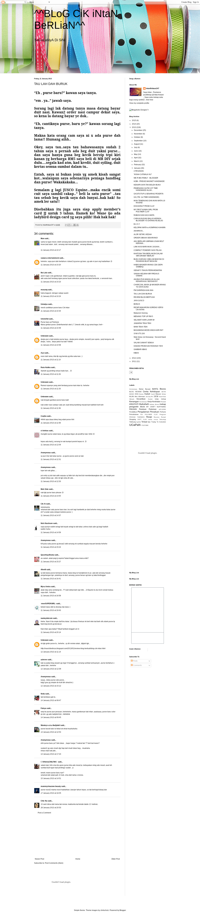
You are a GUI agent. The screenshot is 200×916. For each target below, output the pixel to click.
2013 (134, 127)
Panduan (142, 409)
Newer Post (39, 859)
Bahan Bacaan (145, 389)
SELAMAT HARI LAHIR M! (144, 320)
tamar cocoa (153, 419)
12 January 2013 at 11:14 (51, 652)
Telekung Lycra (135, 422)
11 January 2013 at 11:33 (51, 389)
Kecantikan (141, 399)
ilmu (136, 396)
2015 (134, 120)
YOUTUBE (144, 425)
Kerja (150, 402)
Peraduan (154, 412)
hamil (153, 394)
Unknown (44, 336)
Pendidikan (133, 412)
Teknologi (162, 419)
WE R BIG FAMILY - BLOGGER (146, 178)
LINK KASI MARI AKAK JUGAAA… (147, 247)
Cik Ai (43, 504)
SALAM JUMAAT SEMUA (144, 343)
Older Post (115, 859)
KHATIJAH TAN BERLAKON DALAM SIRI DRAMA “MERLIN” (148, 255)
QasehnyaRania (47, 555)
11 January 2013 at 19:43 (51, 610)
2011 (134, 361)
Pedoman (153, 409)
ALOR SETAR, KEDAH (143, 234)
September (138, 141)
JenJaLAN (149, 396)
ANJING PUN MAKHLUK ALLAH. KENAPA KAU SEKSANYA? (147, 280)
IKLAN (131, 396)
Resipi (149, 417)
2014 (134, 124)
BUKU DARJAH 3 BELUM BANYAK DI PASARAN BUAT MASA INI (149, 260)
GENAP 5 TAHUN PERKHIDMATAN (148, 270)
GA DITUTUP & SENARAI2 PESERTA (148, 194)
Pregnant (163, 414)
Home (77, 859)
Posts (135, 661)
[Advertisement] (77, 836)
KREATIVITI (134, 404)
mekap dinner (154, 404)
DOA (136, 394)
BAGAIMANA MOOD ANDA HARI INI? (148, 330)
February (138, 165)
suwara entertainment (50, 258)
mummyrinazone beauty (51, 786)
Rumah (163, 417)
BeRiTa (155, 389)
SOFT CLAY (142, 419)
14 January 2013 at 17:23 (51, 754)
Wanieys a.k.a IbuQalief (50, 725)
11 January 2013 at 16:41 (51, 579)
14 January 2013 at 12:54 (51, 732)
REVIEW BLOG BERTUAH (144, 297)
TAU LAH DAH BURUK (143, 294)
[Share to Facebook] (74, 225)
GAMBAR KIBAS (140, 349)
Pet (141, 414)
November (138, 134)
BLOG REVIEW (135, 392)
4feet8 (43, 570)
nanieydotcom (47, 618)
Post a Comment (44, 813)
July (136, 147)
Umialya (44, 304)
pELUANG (162, 409)
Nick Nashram (47, 523)
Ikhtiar (164, 394)
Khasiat (163, 401)
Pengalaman (143, 412)
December (138, 130)
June (136, 151)
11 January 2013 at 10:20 (51, 265)
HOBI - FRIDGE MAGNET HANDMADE (149, 181)
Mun (42, 238)
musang (44, 290)
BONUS (137, 304)
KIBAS (136, 353)
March (136, 161)
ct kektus (44, 431)
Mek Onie (44, 489)
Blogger (123, 910)
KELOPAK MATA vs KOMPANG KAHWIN (149, 227)
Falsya (43, 708)
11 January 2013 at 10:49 (51, 328)
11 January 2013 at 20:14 (51, 632)
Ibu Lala (44, 273)
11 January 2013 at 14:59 (51, 532)
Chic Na (44, 801)
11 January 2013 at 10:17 (51, 250)
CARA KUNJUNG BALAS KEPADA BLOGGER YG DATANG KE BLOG (148, 220)
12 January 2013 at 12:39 (51, 669)
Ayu (42, 353)
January (137, 168)
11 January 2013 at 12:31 (51, 459)
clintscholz (104, 910)
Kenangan (134, 401)
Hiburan (158, 394)
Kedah (150, 399)
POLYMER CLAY (151, 414)
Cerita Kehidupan (151, 391)
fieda (43, 694)
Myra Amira (46, 587)
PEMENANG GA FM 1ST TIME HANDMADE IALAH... (146, 189)
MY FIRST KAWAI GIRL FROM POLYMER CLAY (146, 211)
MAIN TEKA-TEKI (140, 327)
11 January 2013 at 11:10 (51, 360)
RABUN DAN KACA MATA (144, 215)
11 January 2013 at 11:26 (51, 374)
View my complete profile (139, 103)
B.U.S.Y (137, 224)
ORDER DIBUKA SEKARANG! (146, 238)
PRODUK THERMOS (137, 417)
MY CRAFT (150, 407)
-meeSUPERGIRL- (48, 604)
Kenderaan (143, 401)
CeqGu (43, 416)
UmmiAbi (44, 319)
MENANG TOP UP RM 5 (143, 316)
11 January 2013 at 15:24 (51, 547)
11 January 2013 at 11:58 (51, 423)
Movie (142, 407)
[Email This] (66, 225)
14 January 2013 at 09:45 (51, 717)
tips (149, 422)
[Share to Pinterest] (77, 225)
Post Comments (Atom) (54, 863)
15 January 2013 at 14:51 (51, 778)
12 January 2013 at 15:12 (51, 686)
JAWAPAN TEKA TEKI (142, 323)
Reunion (156, 417)
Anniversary (133, 389)
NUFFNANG (161, 407)
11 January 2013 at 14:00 (51, 496)
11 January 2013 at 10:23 (51, 282)
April (136, 158)
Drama (141, 394)
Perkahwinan (134, 414)
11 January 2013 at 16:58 (51, 596)
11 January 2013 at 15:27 (51, 562)
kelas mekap (160, 399)
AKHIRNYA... (139, 231)
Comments (137, 665)
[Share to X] (71, 225)
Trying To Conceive (158, 422)
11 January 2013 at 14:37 (51, 515)
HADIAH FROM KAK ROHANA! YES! (148, 346)
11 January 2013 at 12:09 (51, 445)
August (137, 144)
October (137, 137)
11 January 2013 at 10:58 (51, 345)
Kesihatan (156, 402)
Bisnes (163, 389)
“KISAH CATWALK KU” (143, 174)
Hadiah (147, 394)
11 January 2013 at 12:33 (51, 481)
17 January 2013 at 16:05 (51, 793)
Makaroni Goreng (141, 313)
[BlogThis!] (69, 225)
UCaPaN (135, 424)
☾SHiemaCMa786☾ (49, 762)
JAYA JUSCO (139, 301)
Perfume (163, 412)
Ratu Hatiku (46, 367)
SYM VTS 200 (139, 334)
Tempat (144, 422)
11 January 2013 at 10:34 (51, 311)
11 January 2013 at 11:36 (51, 408)
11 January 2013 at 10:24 (51, 296)
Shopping (132, 419)
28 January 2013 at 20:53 (51, 808)
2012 (134, 358)
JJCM (156, 396)
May (136, 154)
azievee (44, 660)
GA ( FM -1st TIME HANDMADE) (146, 197)
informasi (141, 396)
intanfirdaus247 (152, 88)
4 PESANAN (139, 171)
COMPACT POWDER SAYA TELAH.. (148, 250)
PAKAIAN (133, 409)
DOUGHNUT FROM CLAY (144, 206)
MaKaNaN (144, 404)
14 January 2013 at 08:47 (51, 700)
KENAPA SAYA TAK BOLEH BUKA (147, 185)
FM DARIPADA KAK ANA (143, 290)
